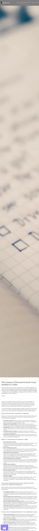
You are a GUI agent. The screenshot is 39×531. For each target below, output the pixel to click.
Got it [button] (4, 528)
